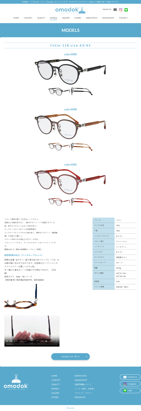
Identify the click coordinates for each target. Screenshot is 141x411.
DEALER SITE (107, 9)
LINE (129, 390)
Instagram (131, 384)
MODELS (53, 18)
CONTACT (123, 18)
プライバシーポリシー (84, 393)
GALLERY (66, 18)
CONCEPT (28, 18)
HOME (16, 18)
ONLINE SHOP (108, 18)
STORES (78, 18)
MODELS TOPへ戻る (70, 356)
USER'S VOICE (91, 18)
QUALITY (41, 18)
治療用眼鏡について (83, 384)
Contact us (132, 377)
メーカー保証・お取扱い (85, 389)
